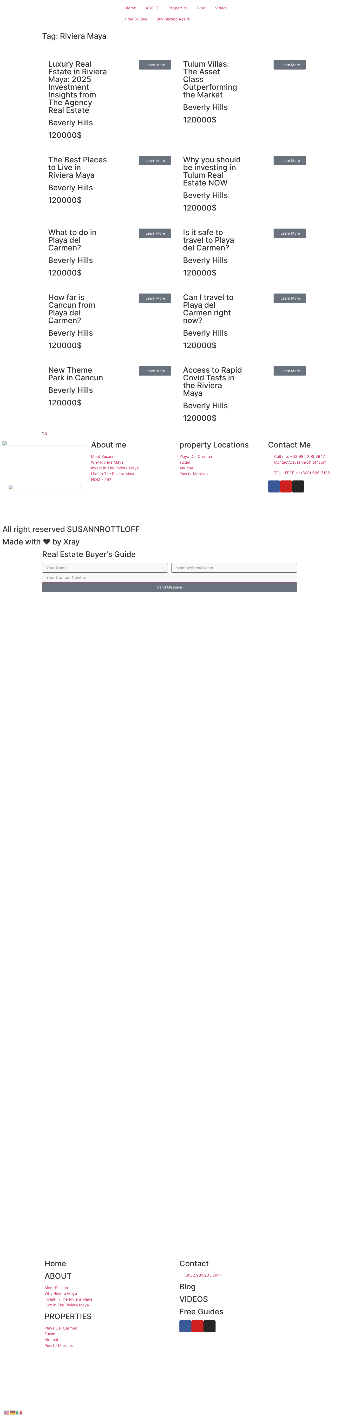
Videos (221, 8)
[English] (7, 1412)
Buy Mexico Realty (173, 19)
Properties (178, 8)
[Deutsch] (13, 1412)
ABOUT (152, 8)
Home (130, 8)
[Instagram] (298, 486)
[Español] (19, 1412)
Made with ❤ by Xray (41, 541)
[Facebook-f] (274, 486)
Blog (201, 8)
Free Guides (136, 19)
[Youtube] (286, 486)
